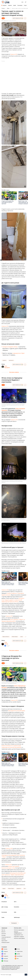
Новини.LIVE (13, 54)
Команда (4, 938)
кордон (4, 888)
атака (21, 636)
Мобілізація (17, 917)
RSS (17, 958)
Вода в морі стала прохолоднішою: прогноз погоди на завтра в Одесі (8, 583)
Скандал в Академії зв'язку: (10, 347)
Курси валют (4, 940)
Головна (3, 8)
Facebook (6, 958)
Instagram (6, 956)
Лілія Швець (6, 643)
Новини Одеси (15, 636)
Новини (10, 5)
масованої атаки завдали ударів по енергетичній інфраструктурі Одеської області (13, 599)
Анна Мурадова (7, 366)
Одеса (8, 8)
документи (19, 888)
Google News (20, 951)
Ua (22, 2)
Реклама (3, 935)
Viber (5, 953)
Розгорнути (14, 923)
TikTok (18, 949)
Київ (15, 912)
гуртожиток (11, 360)
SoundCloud (19, 956)
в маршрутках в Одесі (18, 353)
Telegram (6, 951)
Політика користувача (19, 930)
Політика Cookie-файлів (19, 938)
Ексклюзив (4, 912)
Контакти (4, 933)
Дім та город (5, 907)
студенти (4, 360)
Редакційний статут (18, 934)
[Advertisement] (14, 76)
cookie (10, 974)
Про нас (3, 930)
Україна (4, 5)
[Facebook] (5, 645)
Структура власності (6, 937)
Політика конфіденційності (18, 932)
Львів (3, 917)
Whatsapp (6, 961)
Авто (15, 901)
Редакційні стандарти (19, 936)
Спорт (25, 5)
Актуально (4, 901)
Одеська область (6, 636)
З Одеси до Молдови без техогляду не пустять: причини (8, 202)
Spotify (18, 953)
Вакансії (3, 931)
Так (26, 974)
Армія (14, 5)
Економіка (20, 5)
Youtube (5, 949)
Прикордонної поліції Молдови (16, 710)
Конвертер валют (6, 942)
